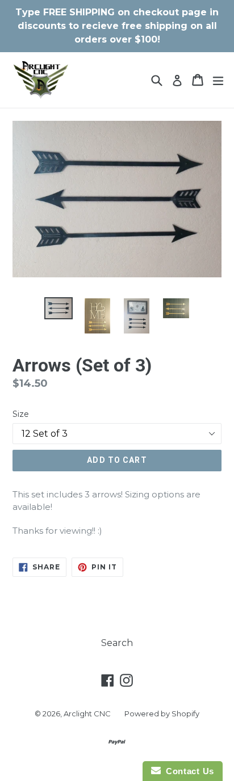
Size (20, 414)
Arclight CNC (87, 713)
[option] (58, 308)
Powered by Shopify (161, 713)
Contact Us (187, 771)
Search (117, 643)
